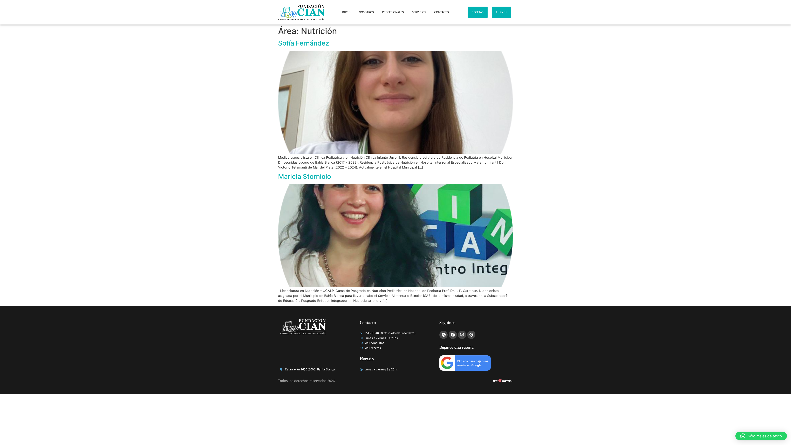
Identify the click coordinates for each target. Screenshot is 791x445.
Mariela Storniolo (304, 176)
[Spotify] (443, 335)
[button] (761, 436)
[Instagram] (462, 335)
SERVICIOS (419, 12)
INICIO (346, 12)
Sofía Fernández (303, 43)
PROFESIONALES (393, 12)
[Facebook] (453, 335)
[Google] (471, 335)
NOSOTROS (366, 12)
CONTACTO (441, 12)
